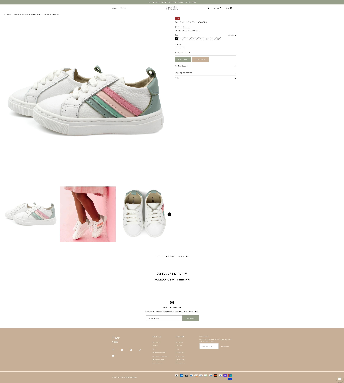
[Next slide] (169, 214)
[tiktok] (140, 350)
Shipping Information (183, 73)
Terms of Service (181, 363)
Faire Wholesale (157, 363)
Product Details (181, 66)
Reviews (123, 8)
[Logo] (172, 8)
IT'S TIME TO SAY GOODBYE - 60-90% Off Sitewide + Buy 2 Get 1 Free (172, 2)
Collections (155, 342)
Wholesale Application (159, 352)
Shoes (114, 8)
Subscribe (190, 318)
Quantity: (178, 44)
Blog (153, 349)
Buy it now (200, 59)
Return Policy (180, 356)
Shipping (178, 31)
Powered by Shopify (130, 377)
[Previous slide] (6, 214)
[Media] (88, 101)
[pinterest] (131, 350)
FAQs (177, 78)
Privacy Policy (180, 359)
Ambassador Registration (160, 356)
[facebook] (113, 350)
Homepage (7, 14)
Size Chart (231, 35)
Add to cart (183, 59)
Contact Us (179, 342)
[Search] (208, 8)
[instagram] (122, 350)
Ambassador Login (158, 359)
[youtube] (113, 356)
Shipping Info (180, 352)
